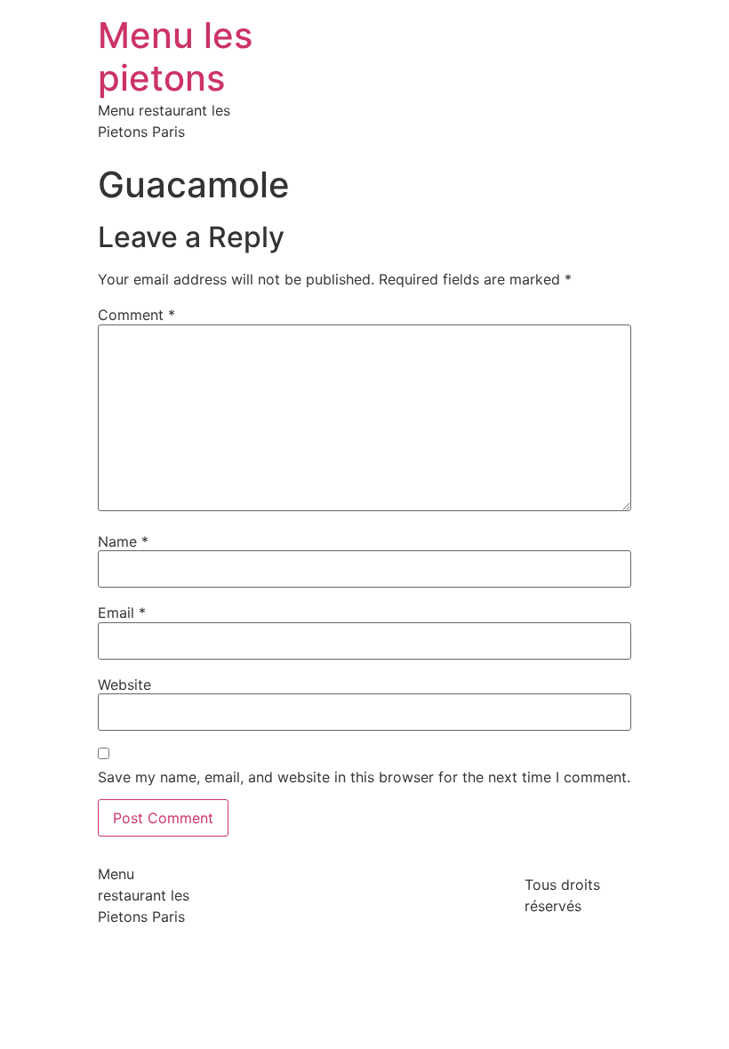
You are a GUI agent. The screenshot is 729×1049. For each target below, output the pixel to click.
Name (123, 541)
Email (122, 612)
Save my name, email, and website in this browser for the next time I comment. (364, 777)
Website (124, 684)
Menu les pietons (175, 56)
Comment (136, 315)
